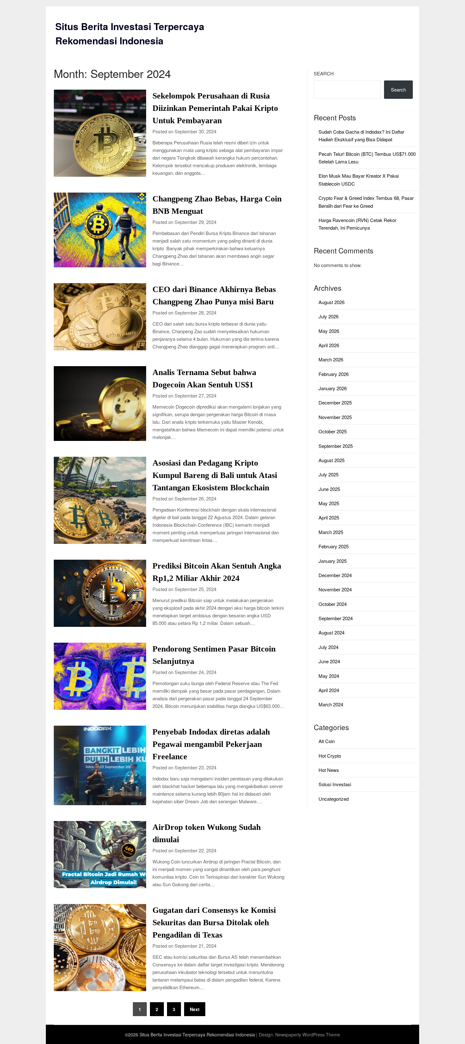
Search (324, 73)
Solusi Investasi (335, 784)
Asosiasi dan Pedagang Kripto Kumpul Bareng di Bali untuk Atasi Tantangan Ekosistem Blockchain (214, 475)
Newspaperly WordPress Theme (307, 1034)
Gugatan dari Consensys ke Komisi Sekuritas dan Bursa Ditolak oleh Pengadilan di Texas (214, 922)
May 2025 (329, 503)
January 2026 (333, 388)
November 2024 (335, 589)
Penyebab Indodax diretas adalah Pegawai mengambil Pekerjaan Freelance (211, 744)
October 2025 (333, 431)
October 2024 (333, 604)
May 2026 (329, 331)
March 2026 (331, 359)
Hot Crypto (330, 755)
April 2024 (329, 690)
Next (195, 1009)
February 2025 (334, 546)
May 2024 (329, 675)
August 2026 (331, 302)
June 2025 (329, 489)
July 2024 (328, 647)
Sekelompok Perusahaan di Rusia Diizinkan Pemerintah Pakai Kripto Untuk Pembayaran (215, 108)
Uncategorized (334, 798)
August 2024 (331, 632)
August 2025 (331, 460)
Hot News (329, 770)
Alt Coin (327, 741)
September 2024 (336, 618)
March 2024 (331, 704)
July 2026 (328, 316)
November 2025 (335, 417)
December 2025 (335, 402)
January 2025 (333, 560)
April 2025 (329, 517)
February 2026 (334, 374)
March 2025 (331, 532)
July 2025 (328, 474)
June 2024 (329, 661)
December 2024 (335, 575)
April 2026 (329, 345)
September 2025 (336, 445)
